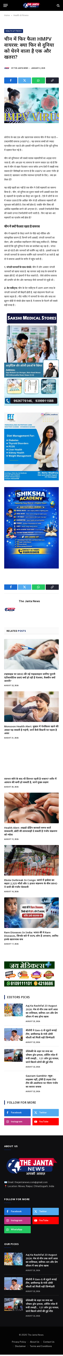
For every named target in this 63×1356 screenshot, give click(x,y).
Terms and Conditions (41, 1346)
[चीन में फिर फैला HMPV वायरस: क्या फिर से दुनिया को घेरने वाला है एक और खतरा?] (31, 105)
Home (7, 15)
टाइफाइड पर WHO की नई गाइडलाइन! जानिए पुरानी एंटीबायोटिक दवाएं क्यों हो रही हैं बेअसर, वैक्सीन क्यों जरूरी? (29, 677)
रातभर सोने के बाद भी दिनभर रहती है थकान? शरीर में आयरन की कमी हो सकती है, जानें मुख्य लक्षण (30, 780)
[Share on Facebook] (10, 80)
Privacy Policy (19, 1342)
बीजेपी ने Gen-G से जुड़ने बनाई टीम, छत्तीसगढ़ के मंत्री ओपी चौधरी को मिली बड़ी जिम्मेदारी (41, 1033)
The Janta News (21, 68)
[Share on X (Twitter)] (24, 80)
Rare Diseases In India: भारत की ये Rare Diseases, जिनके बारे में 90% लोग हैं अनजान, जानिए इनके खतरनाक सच (31, 936)
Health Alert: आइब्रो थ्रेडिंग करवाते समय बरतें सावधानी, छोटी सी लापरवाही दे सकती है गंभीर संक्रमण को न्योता (30, 831)
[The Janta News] (31, 5)
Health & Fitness (21, 15)
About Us (34, 1342)
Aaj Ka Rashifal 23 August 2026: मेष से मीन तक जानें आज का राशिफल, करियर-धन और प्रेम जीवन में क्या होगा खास (42, 1011)
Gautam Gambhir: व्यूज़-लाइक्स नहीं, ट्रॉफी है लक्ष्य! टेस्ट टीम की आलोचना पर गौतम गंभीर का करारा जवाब (42, 1081)
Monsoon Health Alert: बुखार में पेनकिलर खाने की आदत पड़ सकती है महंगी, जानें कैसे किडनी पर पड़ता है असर (31, 730)
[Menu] (5, 5)
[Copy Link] (52, 80)
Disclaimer (20, 1346)
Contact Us (48, 1342)
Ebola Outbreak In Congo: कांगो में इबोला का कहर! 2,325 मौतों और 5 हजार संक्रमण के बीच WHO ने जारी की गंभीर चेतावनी (30, 883)
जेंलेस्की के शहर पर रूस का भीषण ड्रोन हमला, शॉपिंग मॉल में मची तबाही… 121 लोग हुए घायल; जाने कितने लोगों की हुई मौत (42, 1056)
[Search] (58, 5)
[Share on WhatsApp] (38, 80)
